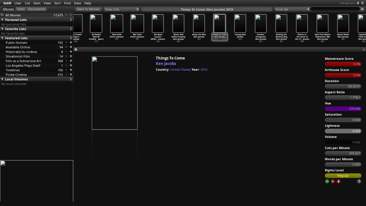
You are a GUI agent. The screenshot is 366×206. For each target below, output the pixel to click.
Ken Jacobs (166, 63)
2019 (203, 69)
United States (180, 69)
